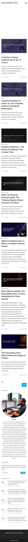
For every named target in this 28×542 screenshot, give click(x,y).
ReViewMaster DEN (9, 3)
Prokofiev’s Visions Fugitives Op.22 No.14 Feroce (11, 60)
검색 (2, 381)
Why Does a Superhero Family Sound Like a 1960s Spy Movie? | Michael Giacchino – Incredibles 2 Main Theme (17, 519)
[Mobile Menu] (26, 3)
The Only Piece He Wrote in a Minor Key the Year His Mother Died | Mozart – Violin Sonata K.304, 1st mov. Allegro (17, 491)
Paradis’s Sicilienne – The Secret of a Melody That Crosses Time (12, 149)
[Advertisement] (14, 20)
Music (6, 144)
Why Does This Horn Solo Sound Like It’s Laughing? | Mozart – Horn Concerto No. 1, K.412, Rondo (17, 510)
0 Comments (6, 77)
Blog (2, 54)
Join (23, 472)
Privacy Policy (9, 533)
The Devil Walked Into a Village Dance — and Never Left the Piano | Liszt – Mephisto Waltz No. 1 (17, 483)
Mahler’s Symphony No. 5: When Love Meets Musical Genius (12, 243)
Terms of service (18, 533)
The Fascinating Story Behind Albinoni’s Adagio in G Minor (13, 355)
